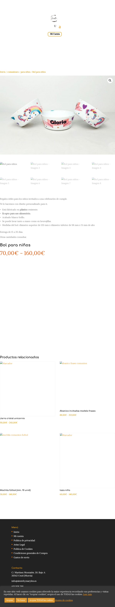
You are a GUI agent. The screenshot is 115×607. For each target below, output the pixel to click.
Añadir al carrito (24, 291)
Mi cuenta (19, 536)
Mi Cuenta (55, 34)
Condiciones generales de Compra (30, 553)
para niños (25, 72)
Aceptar (9, 600)
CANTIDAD (5, 260)
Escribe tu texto (34, 274)
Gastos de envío (21, 557)
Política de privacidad (24, 540)
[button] (110, 80)
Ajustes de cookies (64, 600)
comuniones (13, 72)
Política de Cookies (23, 549)
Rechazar (21, 600)
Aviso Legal (19, 544)
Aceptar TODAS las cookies (41, 600)
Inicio (2, 72)
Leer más (87, 594)
